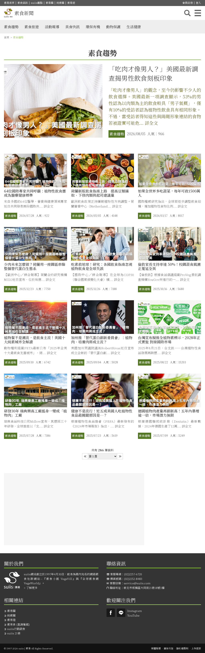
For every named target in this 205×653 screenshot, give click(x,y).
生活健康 (134, 26)
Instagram (134, 611)
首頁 (6, 37)
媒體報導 (156, 648)
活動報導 (52, 26)
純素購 (60, 3)
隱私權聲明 (182, 648)
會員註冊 (187, 3)
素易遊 (71, 3)
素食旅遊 (31, 26)
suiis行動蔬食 (16, 629)
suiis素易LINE (121, 613)
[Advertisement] (74, 509)
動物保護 (113, 26)
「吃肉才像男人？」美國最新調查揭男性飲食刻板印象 (153, 73)
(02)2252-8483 (133, 579)
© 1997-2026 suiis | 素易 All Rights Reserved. (28, 648)
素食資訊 (22, 3)
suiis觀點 (37, 3)
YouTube (133, 615)
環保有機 (93, 26)
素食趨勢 (11, 26)
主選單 (198, 13)
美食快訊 (72, 26)
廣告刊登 (168, 648)
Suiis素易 (111, 613)
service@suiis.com (137, 583)
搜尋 (187, 13)
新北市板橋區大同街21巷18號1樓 (144, 588)
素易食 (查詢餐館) (18, 624)
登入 (198, 3)
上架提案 (196, 648)
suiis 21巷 (13, 633)
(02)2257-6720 (133, 574)
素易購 (49, 3)
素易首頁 (9, 3)
